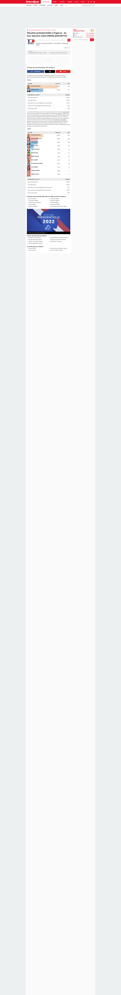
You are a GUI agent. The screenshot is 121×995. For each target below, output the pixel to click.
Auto (76, 1)
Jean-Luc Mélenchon (36, 138)
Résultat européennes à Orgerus (58, 239)
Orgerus (51, 52)
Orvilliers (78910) (54, 202)
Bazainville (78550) (54, 200)
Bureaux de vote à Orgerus (34, 237)
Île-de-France (47, 30)
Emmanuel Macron (35, 86)
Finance (70, 1)
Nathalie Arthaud (35, 170)
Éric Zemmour (34, 145)
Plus (82, 1)
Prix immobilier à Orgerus (56, 250)
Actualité (76, 33)
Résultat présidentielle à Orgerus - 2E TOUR (38, 52)
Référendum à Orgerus (55, 241)
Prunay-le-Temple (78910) (34, 202)
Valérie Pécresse (35, 149)
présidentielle (65, 112)
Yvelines (54, 30)
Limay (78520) (57, 43)
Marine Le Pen (34, 89)
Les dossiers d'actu (78, 37)
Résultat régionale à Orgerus (35, 239)
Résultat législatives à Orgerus (35, 243)
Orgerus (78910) (32, 248)
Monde (56, 5)
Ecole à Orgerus (32, 250)
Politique (29, 5)
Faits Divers (42, 5)
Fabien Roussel (35, 156)
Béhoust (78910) (32, 198)
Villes (61, 5)
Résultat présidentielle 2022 (36, 30)
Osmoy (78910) (32, 204)
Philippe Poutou (35, 174)
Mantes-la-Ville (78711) (47, 43)
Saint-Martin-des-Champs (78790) (58, 206)
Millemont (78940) (32, 206)
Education (50, 5)
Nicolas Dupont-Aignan (37, 163)
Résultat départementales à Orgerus (59, 237)
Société (35, 5)
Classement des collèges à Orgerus (58, 248)
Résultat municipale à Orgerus (35, 241)
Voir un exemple (90, 33)
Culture (62, 1)
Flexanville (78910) (54, 198)
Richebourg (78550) (55, 204)
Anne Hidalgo (34, 167)
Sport (55, 1)
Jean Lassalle (34, 159)
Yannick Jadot (34, 152)
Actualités (46, 1)
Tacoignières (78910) (33, 200)
